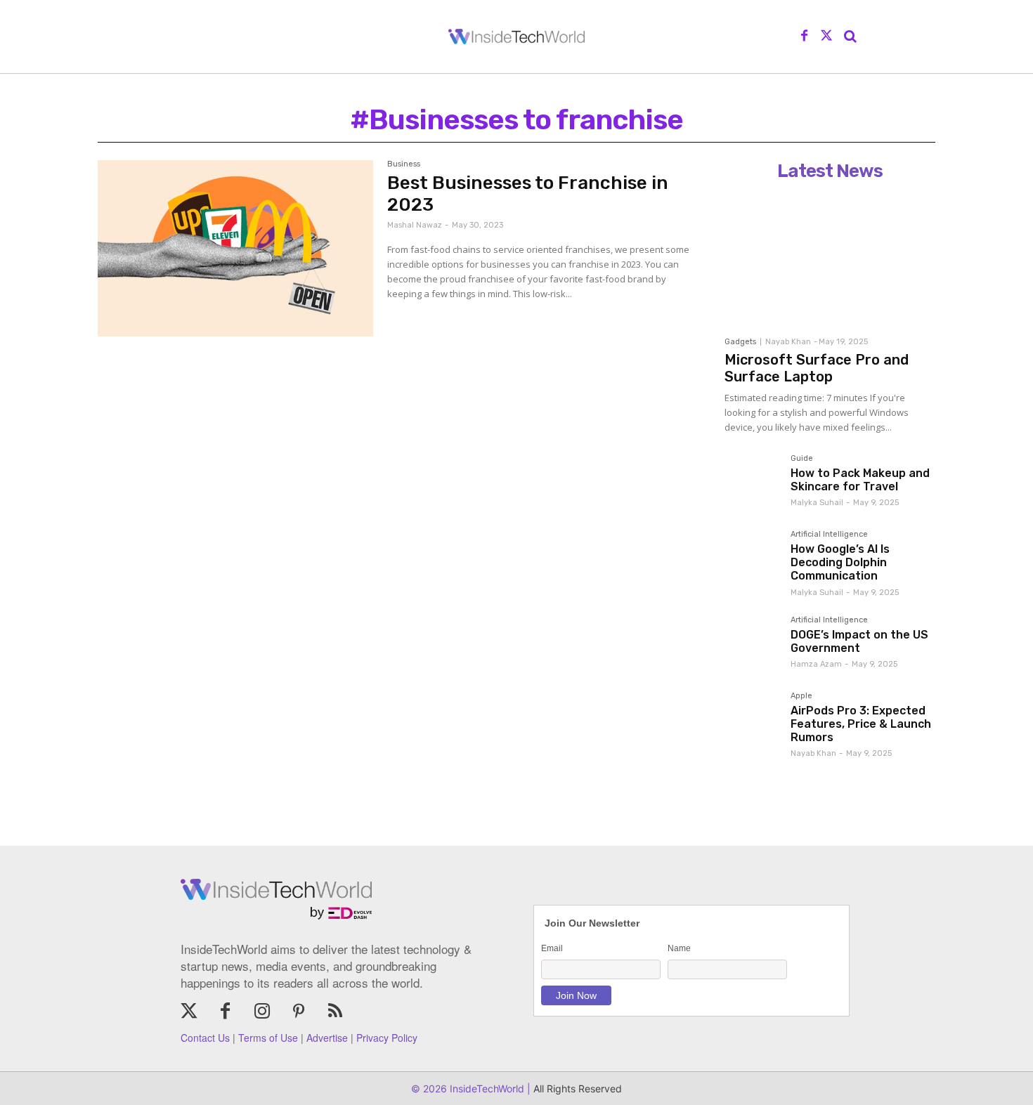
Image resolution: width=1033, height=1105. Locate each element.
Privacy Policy (386, 1038)
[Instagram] (262, 1012)
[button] (850, 36)
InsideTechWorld (485, 1088)
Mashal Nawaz (414, 225)
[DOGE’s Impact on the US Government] (752, 643)
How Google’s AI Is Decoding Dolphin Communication (840, 562)
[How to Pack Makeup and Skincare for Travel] (752, 482)
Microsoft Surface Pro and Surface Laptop (817, 368)
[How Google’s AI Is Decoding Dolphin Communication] (752, 557)
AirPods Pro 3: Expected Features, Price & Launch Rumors (861, 724)
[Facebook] (804, 36)
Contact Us (205, 1038)
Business (403, 164)
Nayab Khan (788, 341)
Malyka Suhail (817, 502)
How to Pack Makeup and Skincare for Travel (860, 479)
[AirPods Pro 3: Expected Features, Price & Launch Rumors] (752, 719)
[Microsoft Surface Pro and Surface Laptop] (830, 257)
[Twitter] (826, 36)
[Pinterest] (298, 1012)
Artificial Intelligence (829, 534)
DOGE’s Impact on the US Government (859, 641)
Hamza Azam (816, 664)
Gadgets (740, 342)
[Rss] (335, 1012)
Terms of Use (268, 1038)
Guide (802, 459)
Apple (801, 696)
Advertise (327, 1038)
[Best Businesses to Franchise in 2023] (235, 248)
